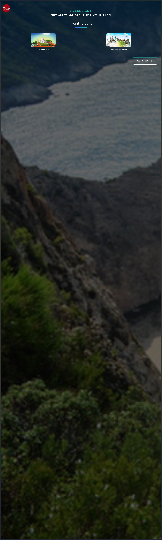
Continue (142, 61)
